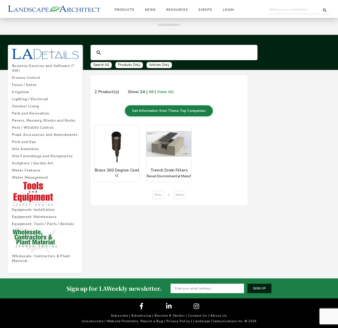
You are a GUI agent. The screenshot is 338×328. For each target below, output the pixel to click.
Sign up (259, 288)
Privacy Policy (178, 321)
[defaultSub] (99, 53)
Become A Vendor (169, 315)
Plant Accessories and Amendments (44, 134)
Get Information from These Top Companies (169, 110)
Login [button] (228, 10)
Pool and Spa (24, 142)
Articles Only (159, 65)
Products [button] (124, 10)
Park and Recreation (30, 113)
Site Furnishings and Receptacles (42, 156)
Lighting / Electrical (30, 99)
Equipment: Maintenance (34, 217)
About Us (218, 315)
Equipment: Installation (33, 209)
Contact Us (197, 315)
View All (165, 92)
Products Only (129, 65)
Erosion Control (26, 77)
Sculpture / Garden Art (33, 163)
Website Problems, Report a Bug (135, 321)
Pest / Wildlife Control (33, 127)
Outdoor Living (25, 106)
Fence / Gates (24, 85)
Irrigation (20, 92)
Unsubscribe (93, 321)
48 (151, 92)
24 (142, 92)
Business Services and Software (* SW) (43, 68)
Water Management (30, 177)
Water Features (26, 170)
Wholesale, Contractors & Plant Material (41, 258)
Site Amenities (25, 149)
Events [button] (205, 10)
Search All (101, 65)
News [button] (150, 10)
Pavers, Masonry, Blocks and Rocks (43, 120)
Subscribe (119, 315)
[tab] (45, 68)
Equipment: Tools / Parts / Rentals (43, 224)
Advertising (141, 315)
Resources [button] (177, 10)
